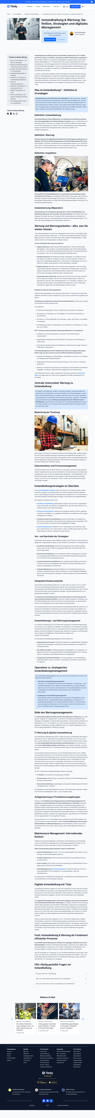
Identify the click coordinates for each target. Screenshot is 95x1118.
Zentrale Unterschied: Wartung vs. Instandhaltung (19, 70)
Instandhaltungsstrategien (47, 490)
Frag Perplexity (77, 1053)
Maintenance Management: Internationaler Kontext (19, 87)
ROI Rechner (27, 1060)
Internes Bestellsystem (46, 1067)
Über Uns (9, 1051)
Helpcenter (26, 1053)
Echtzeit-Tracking (44, 1064)
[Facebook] (8, 114)
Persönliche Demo (50, 39)
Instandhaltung (77, 1064)
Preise (38, 6)
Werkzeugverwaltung (45, 1056)
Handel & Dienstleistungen (63, 1051)
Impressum (32, 1105)
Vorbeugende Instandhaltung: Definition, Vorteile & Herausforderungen (47, 1026)
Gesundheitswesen (62, 1060)
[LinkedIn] (11, 114)
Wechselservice (28, 1058)
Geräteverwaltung (44, 1053)
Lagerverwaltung (44, 1060)
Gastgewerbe (60, 1062)
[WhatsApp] (17, 114)
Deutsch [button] (84, 6)
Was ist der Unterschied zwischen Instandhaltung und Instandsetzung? (55, 983)
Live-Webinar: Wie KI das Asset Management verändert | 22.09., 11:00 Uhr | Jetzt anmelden (47, 1)
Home (8, 14)
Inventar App (43, 1051)
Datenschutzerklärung (63, 1105)
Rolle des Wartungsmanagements (17, 83)
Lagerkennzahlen (77, 1062)
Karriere (9, 1060)
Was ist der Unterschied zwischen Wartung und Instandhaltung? (53, 978)
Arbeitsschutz (76, 1067)
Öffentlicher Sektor (61, 1056)
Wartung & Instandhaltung (32, 14)
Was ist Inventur (77, 1058)
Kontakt (9, 1053)
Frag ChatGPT (77, 1051)
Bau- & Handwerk (61, 1053)
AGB (47, 1105)
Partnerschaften (11, 1058)
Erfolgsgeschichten (28, 1056)
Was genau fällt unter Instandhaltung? (46, 973)
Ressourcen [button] (46, 6)
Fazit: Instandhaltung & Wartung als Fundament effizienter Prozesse (19, 97)
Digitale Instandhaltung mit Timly (18, 91)
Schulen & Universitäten (63, 1058)
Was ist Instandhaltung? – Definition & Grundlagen (19, 61)
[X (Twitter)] (14, 114)
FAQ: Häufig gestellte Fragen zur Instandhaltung (18, 102)
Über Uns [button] (56, 6)
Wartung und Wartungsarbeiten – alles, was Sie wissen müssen (19, 66)
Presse (9, 1056)
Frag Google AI (77, 1056)
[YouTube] (47, 1100)
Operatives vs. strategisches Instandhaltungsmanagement (18, 78)
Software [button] (29, 6)
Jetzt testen (61, 39)
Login (66, 6)
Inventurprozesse (44, 1062)
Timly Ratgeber (17, 14)
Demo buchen (75, 6)
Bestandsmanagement (58, 869)
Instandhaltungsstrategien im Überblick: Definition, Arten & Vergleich (69, 1026)
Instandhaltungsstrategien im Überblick (18, 74)
